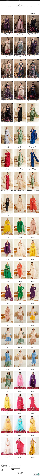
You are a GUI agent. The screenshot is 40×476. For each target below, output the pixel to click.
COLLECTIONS (30, 6)
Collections (21, 9)
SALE (34, 6)
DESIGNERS (9, 6)
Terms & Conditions (3, 468)
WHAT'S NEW (13, 6)
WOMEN (17, 6)
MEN (27, 6)
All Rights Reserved (20, 473)
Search (2, 470)
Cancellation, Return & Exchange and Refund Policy (5, 467)
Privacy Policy (2, 469)
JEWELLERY (20, 6)
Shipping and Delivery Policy (4, 465)
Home (18, 9)
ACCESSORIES (24, 6)
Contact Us (2, 464)
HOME (6, 6)
